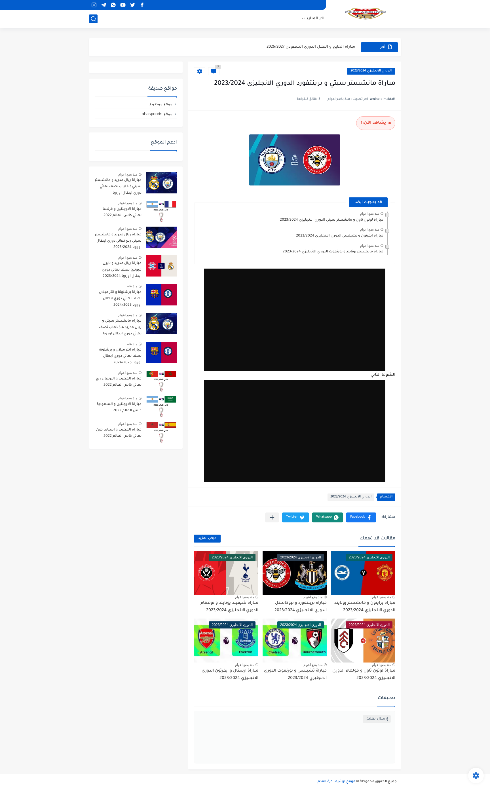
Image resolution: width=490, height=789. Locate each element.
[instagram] (93, 5)
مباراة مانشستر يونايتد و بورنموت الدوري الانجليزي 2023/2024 (333, 252)
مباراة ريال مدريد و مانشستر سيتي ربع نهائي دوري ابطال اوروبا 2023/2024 (118, 241)
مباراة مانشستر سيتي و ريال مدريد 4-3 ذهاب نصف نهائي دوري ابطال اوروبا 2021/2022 (120, 328)
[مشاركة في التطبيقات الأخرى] (272, 517)
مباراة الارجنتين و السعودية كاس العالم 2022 (119, 407)
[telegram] (103, 5)
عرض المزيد (207, 538)
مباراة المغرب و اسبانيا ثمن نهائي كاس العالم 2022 (118, 433)
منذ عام (132, 286)
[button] (361, 517)
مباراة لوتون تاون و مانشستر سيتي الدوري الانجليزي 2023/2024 (331, 220)
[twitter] (132, 5)
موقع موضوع (160, 103)
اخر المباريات (313, 18)
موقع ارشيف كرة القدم (336, 782)
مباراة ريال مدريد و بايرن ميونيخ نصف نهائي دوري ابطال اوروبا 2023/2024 (121, 269)
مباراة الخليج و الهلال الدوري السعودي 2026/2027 (311, 47)
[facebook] (142, 5)
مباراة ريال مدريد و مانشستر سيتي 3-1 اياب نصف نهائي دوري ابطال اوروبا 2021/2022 (118, 187)
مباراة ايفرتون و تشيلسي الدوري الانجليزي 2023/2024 (339, 236)
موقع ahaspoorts (157, 113)
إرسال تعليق (377, 719)
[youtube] (122, 5)
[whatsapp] (113, 5)
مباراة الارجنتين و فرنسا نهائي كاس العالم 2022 (122, 212)
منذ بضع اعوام (369, 214)
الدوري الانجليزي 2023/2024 (371, 71)
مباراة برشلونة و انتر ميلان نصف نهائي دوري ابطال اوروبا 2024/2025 (120, 298)
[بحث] (93, 18)
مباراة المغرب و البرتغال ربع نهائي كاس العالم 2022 (118, 382)
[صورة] (161, 182)
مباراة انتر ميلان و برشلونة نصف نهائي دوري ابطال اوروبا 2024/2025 (120, 356)
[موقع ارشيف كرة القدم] (365, 14)
